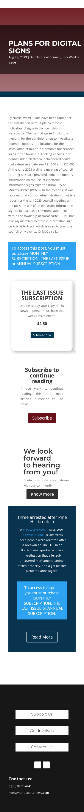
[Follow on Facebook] (37, 764)
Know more (42, 494)
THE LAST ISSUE (55, 258)
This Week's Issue (32, 535)
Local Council (50, 57)
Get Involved (42, 730)
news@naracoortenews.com (28, 793)
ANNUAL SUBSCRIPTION (38, 263)
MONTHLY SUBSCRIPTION (30, 256)
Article (35, 57)
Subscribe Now (42, 335)
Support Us (42, 714)
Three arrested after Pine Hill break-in (42, 519)
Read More (42, 637)
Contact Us (41, 747)
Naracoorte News (34, 529)
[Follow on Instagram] (46, 764)
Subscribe (42, 418)
